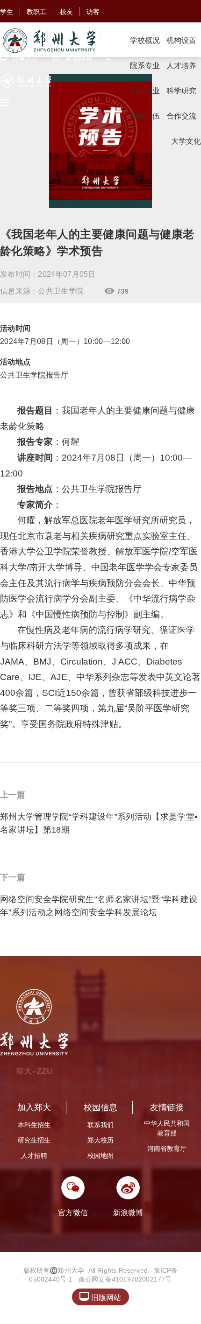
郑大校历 (100, 1140)
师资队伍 (145, 116)
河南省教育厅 (167, 1148)
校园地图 (100, 1155)
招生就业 (145, 91)
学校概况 (145, 40)
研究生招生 (34, 1140)
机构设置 (181, 40)
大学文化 (186, 141)
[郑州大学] (48, 41)
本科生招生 (34, 1124)
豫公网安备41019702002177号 (125, 1279)
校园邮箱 (72, 58)
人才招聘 (34, 1155)
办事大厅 (19, 58)
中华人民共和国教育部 (167, 1128)
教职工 (36, 11)
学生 (6, 11)
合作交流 (181, 116)
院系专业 (145, 66)
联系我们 (100, 1124)
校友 (66, 11)
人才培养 (181, 66)
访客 (93, 11)
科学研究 (181, 91)
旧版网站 (100, 1297)
